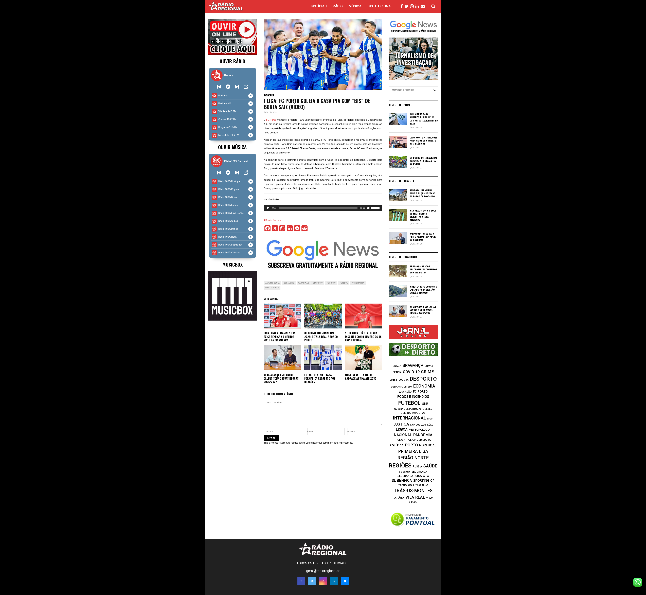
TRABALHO (422, 485)
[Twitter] (407, 6)
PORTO (411, 445)
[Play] (228, 87)
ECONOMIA (424, 386)
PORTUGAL (428, 445)
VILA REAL (415, 497)
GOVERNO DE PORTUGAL (407, 409)
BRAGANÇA (413, 365)
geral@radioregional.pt (323, 571)
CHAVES (429, 366)
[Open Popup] (246, 87)
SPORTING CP (424, 481)
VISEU (429, 498)
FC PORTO (331, 283)
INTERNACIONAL (409, 418)
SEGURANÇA (419, 471)
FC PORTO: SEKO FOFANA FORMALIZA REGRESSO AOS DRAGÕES (319, 378)
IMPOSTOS (418, 412)
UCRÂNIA (398, 497)
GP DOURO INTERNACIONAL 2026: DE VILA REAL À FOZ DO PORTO (321, 336)
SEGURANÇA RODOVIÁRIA (413, 476)
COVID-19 (411, 372)
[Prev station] (237, 87)
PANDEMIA (422, 435)
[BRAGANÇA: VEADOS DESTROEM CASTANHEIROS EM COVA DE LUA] (398, 271)
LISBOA (401, 429)
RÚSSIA (417, 466)
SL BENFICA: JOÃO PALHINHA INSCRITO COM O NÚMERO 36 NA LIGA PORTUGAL (363, 336)
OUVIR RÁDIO (232, 61)
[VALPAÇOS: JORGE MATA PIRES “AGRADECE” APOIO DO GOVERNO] (398, 238)
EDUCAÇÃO (405, 391)
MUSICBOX (232, 264)
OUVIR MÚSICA (232, 147)
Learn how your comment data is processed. (329, 442)
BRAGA (397, 366)
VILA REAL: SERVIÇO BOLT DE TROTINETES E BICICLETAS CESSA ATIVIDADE (423, 215)
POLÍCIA (400, 439)
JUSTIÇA (401, 424)
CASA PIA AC (303, 283)
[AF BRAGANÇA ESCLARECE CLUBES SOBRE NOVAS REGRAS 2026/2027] (398, 311)
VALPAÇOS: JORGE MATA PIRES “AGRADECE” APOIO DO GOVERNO (423, 236)
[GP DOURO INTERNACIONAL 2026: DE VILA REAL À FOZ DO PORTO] (398, 162)
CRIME (427, 371)
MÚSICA (355, 6)
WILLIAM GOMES (272, 288)
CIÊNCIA (397, 372)
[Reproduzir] (268, 208)
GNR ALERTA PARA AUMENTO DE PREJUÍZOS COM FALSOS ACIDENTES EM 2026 (424, 118)
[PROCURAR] (434, 89)
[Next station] (219, 87)
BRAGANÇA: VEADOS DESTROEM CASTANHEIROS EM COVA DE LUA (423, 269)
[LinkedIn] (418, 6)
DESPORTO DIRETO (401, 386)
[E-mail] (423, 6)
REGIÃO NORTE (413, 458)
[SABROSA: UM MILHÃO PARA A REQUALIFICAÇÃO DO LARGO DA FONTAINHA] (398, 195)
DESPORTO (269, 95)
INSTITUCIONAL (380, 6)
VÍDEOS (413, 502)
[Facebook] (403, 6)
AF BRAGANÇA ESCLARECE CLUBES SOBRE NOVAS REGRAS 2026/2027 (281, 378)
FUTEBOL (344, 283)
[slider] (376, 208)
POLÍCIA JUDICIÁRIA (419, 439)
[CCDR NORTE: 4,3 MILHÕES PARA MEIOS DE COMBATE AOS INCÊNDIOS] (398, 142)
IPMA (430, 418)
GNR (425, 404)
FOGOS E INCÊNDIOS (413, 397)
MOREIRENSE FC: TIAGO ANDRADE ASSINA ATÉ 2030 (360, 376)
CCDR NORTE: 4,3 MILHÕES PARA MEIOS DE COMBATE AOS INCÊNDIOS (423, 140)
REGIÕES (400, 465)
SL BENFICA (402, 480)
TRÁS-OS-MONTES (413, 490)
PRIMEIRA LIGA (358, 283)
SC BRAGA (404, 471)
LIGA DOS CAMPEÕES (421, 425)
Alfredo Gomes (272, 220)
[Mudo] (368, 208)
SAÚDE (430, 465)
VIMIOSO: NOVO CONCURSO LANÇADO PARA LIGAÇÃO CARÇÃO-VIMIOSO (423, 289)
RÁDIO (338, 6)
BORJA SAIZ (289, 283)
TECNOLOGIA (406, 485)
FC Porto (271, 119)
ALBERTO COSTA (272, 283)
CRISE (393, 379)
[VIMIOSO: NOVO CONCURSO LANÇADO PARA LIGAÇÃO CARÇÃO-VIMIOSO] (398, 291)
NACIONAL (403, 435)
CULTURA (403, 379)
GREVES (427, 408)
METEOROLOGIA (419, 429)
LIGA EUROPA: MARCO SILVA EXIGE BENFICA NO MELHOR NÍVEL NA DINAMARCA (279, 336)
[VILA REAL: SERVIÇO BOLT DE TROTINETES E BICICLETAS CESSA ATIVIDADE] (398, 215)
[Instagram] (412, 6)
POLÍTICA (397, 445)
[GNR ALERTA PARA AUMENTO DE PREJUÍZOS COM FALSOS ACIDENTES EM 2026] (398, 119)
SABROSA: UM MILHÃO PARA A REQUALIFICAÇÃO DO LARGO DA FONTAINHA (423, 193)
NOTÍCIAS (319, 6)
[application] (323, 208)
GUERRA (406, 412)
